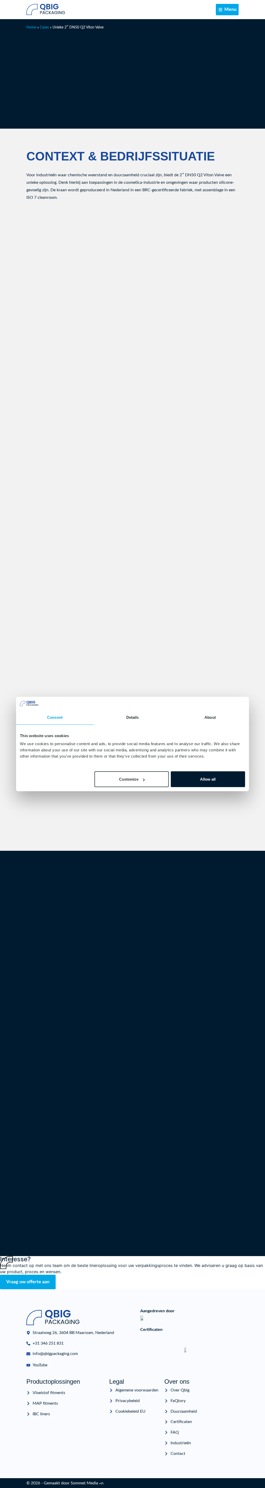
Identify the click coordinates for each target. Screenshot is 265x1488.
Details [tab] (132, 717)
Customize (128, 779)
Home (31, 27)
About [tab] (210, 717)
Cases (44, 27)
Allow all (208, 779)
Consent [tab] (55, 717)
